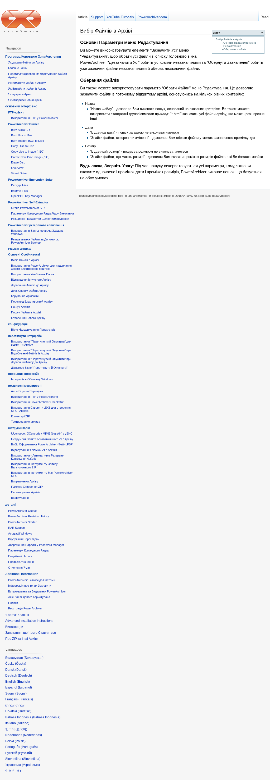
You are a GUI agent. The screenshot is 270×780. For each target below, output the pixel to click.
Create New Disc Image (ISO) (30, 157)
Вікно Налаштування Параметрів (33, 329)
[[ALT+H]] (21, 21)
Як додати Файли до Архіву (26, 62)
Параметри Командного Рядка (28, 550)
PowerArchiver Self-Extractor (28, 202)
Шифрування (20, 497)
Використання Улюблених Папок (32, 274)
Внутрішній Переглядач (23, 539)
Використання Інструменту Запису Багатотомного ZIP (34, 465)
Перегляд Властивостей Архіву (32, 301)
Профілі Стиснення (21, 561)
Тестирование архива (25, 421)
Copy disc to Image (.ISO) (28, 151)
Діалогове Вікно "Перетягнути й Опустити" (39, 367)
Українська (31, 765)
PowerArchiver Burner (23, 124)
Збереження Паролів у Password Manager (36, 544)
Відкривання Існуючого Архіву (31, 279)
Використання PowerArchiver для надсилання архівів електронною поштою (41, 267)
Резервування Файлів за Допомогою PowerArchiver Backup (35, 241)
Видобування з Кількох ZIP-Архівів (34, 449)
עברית (10, 705)
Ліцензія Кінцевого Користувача (29, 597)
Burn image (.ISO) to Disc (27, 140)
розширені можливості (24, 385)
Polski (20, 741)
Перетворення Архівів (25, 492)
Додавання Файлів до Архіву (30, 285)
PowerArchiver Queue (22, 510)
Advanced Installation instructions (29, 621)
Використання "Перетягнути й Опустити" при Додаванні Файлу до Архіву (41, 360)
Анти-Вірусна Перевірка (27, 391)
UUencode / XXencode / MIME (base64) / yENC (42, 433)
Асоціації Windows (20, 533)
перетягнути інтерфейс (25, 335)
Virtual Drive (19, 173)
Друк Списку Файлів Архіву (29, 290)
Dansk (21, 670)
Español (25, 687)
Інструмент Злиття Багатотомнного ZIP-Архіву (42, 439)
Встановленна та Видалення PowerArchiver (37, 591)
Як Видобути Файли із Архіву (27, 88)
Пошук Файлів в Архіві (26, 312)
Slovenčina (31, 759)
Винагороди (14, 627)
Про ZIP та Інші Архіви (21, 639)
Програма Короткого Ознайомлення (33, 56)
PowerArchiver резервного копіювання (36, 225)
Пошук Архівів (20, 306)
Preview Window (19, 248)
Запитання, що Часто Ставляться (30, 633)
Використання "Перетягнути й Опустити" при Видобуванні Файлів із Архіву (41, 352)
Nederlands (32, 735)
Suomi (21, 693)
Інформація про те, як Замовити (29, 585)
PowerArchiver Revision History (28, 516)
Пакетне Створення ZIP (27, 486)
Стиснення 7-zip (19, 567)
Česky (20, 663)
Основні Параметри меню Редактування (240, 44)
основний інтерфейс (21, 106)
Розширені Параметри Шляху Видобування (40, 218)
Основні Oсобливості (24, 254)
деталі (10, 505)
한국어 (21, 729)
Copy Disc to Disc (22, 146)
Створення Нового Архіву (28, 318)
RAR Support (16, 527)
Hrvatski (24, 711)
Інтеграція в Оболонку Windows (32, 379)
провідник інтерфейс (23, 373)
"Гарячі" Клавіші (17, 615)
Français (26, 699)
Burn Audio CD (20, 129)
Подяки (13, 602)
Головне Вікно (17, 68)
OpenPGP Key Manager (26, 196)
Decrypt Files (19, 185)
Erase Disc (18, 162)
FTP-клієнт (16, 112)
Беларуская (33, 658)
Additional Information (21, 574)
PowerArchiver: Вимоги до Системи (31, 580)
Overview (17, 168)
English (23, 681)
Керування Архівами (24, 296)
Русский (25, 753)
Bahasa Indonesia (46, 717)
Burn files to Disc (22, 135)
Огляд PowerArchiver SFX (28, 207)
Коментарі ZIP (20, 416)
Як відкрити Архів (19, 94)
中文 (16, 771)
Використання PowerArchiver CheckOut (37, 402)
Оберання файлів (234, 49)
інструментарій (19, 428)
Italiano (23, 723)
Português (29, 747)
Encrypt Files (19, 190)
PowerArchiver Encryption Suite (30, 179)
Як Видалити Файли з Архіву (27, 82)
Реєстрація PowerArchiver (25, 608)
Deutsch (25, 675)
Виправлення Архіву (24, 481)
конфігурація (17, 324)
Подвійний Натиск (20, 556)
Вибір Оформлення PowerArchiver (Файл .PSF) (42, 444)
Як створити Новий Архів (25, 100)
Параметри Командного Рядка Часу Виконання (42, 213)
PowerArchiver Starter (22, 522)
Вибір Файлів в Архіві (229, 39)
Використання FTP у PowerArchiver (34, 118)
